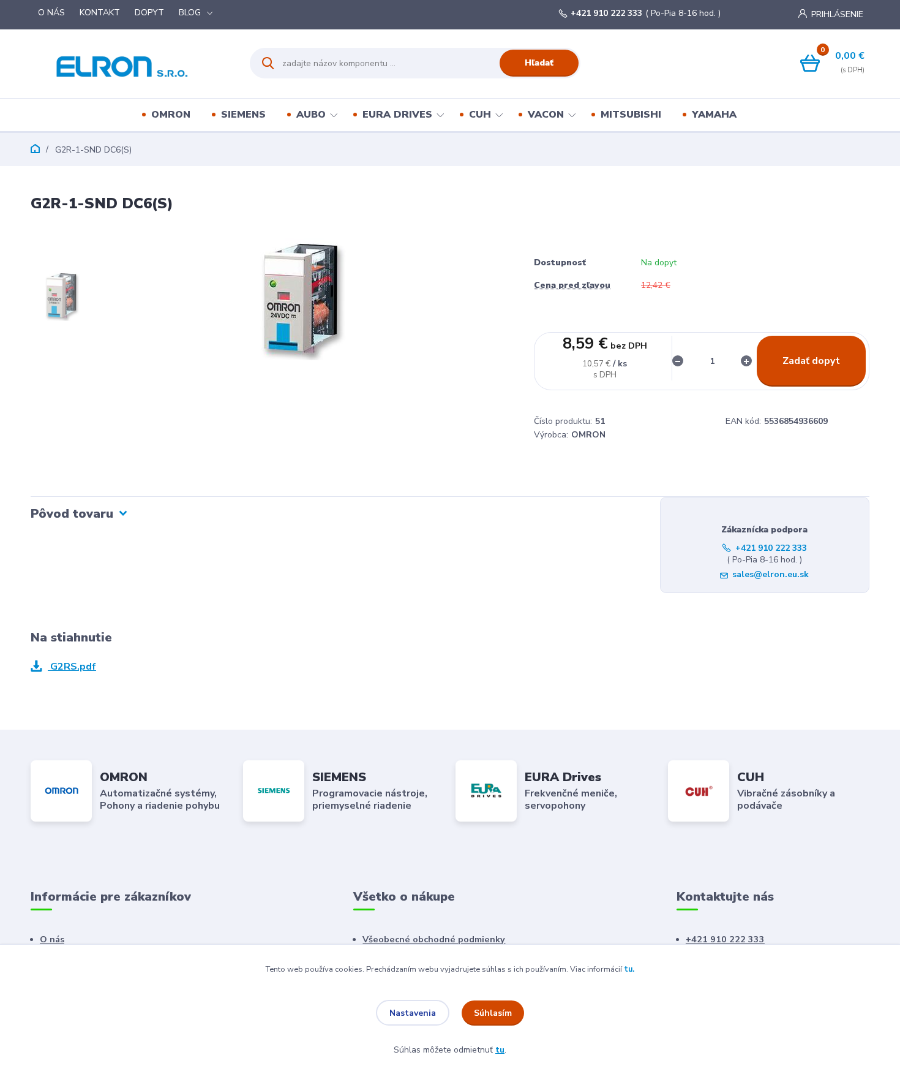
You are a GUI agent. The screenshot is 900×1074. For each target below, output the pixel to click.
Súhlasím (493, 1013)
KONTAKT (100, 12)
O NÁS (51, 12)
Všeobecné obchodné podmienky (433, 939)
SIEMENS (243, 114)
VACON (546, 114)
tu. (629, 969)
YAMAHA (714, 114)
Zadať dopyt (811, 361)
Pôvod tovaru (72, 513)
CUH (480, 114)
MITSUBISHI (631, 114)
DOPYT (149, 12)
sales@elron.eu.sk (770, 574)
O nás (52, 939)
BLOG (190, 12)
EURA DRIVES (397, 114)
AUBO (311, 114)
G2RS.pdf (72, 666)
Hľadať (539, 63)
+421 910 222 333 (606, 13)
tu (499, 1050)
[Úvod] (129, 63)
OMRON (170, 114)
